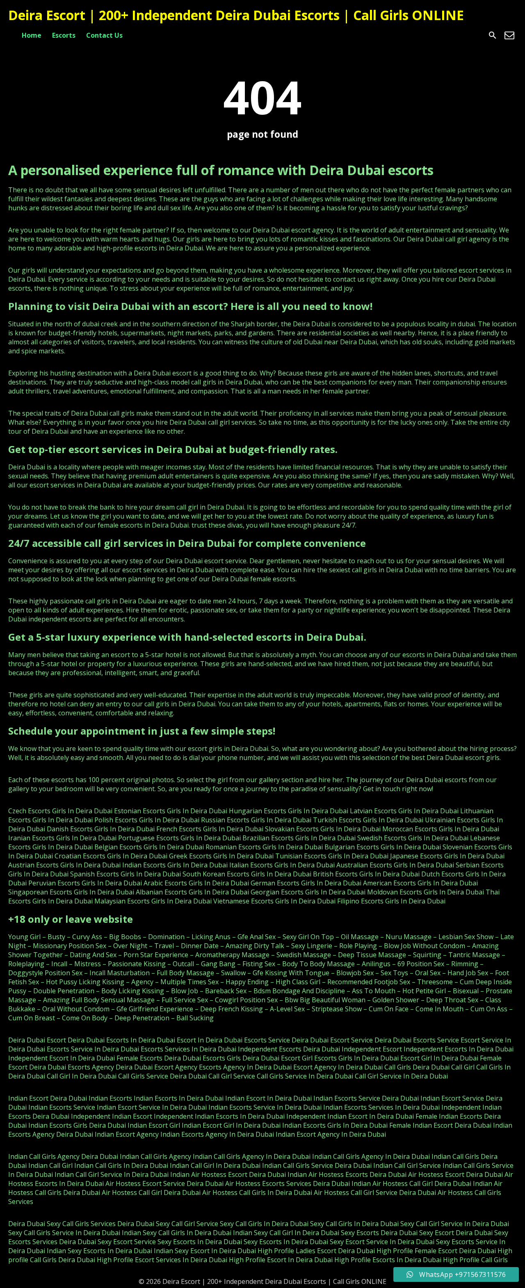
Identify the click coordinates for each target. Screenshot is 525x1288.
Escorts (63, 35)
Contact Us (104, 35)
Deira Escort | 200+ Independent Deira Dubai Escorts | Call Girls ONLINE (236, 15)
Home (31, 35)
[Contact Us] (509, 35)
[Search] (492, 35)
